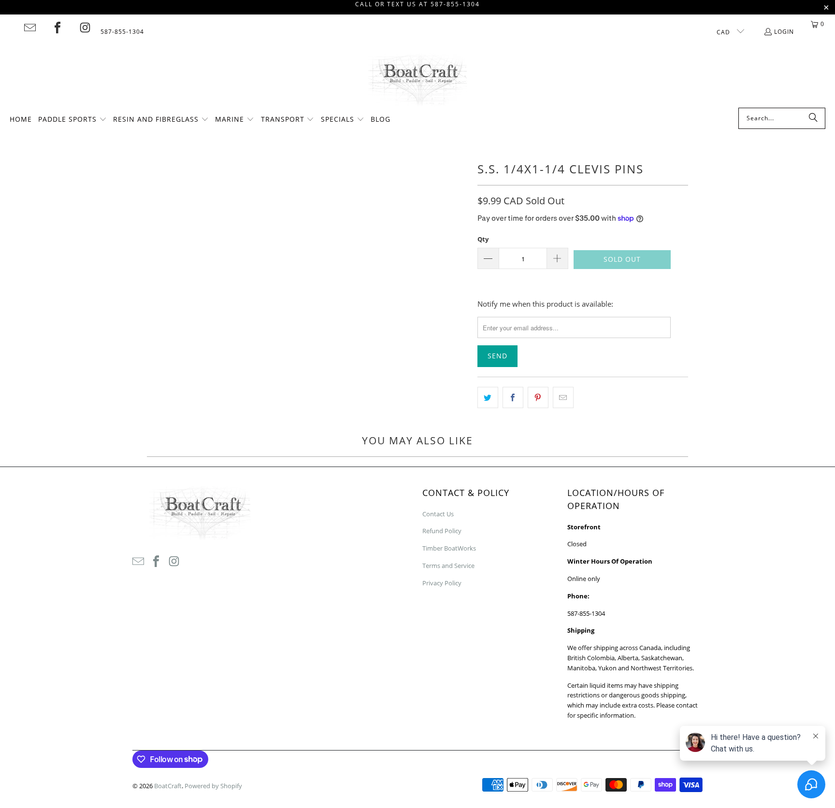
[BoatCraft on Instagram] (85, 27)
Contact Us (438, 514)
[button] (72, 120)
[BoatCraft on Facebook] (57, 27)
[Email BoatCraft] (30, 27)
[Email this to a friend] (563, 397)
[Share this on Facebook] (513, 397)
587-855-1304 (122, 32)
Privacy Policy (441, 583)
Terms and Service (448, 565)
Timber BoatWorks (449, 548)
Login (784, 32)
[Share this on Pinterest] (538, 397)
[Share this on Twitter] (487, 397)
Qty (483, 239)
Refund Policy (441, 530)
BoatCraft (168, 785)
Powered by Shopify (213, 785)
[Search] (813, 118)
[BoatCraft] (417, 81)
